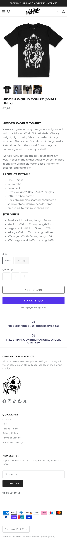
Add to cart (33, 290)
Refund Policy (10, 428)
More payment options (33, 307)
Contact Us (8, 419)
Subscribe (13, 483)
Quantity (7, 269)
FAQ (4, 424)
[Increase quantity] (24, 276)
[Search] (10, 11)
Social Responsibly (12, 442)
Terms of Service (11, 437)
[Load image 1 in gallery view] (33, 49)
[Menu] (3, 11)
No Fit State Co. (15, 537)
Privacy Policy (10, 433)
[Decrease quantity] (6, 276)
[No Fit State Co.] (33, 11)
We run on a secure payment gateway (39, 537)
